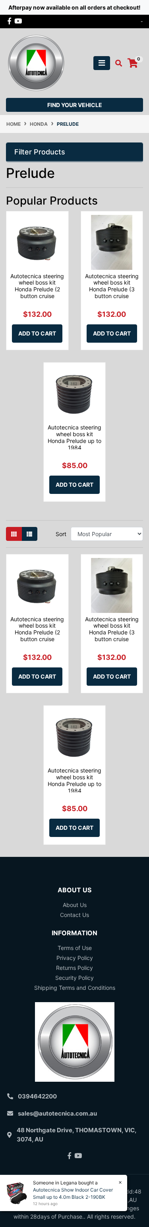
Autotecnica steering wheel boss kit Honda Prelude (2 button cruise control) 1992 (37, 289)
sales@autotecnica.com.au (57, 1113)
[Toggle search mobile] (116, 63)
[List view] (29, 534)
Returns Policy (74, 967)
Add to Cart (37, 333)
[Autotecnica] (36, 62)
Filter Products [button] (39, 152)
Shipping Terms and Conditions (74, 987)
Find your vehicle (74, 104)
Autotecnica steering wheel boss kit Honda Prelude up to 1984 (74, 437)
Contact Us (74, 914)
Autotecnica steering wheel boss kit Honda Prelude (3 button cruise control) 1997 (112, 289)
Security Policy (74, 977)
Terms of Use (75, 947)
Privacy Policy (74, 957)
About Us (75, 904)
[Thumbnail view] (14, 534)
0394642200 (37, 1096)
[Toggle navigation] (101, 63)
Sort (61, 534)
